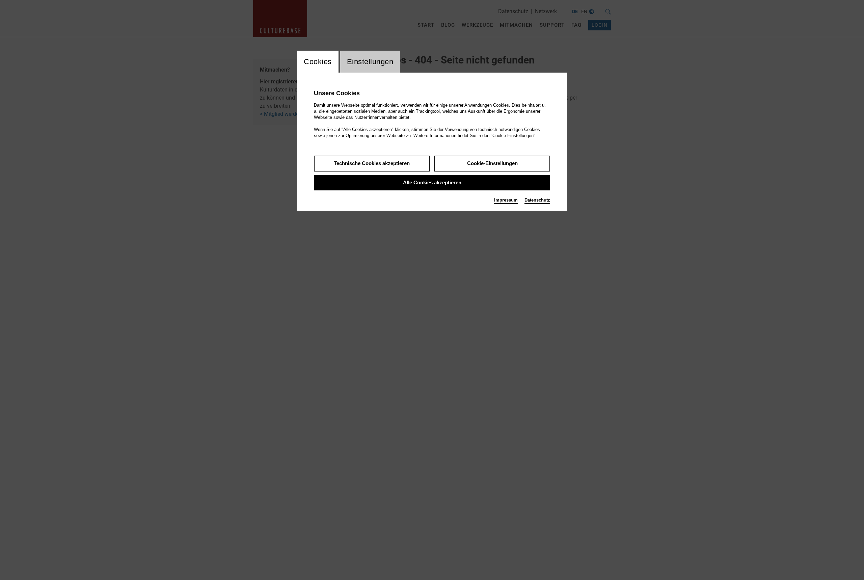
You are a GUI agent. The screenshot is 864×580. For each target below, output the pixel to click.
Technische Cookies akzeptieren (372, 163)
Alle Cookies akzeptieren (432, 182)
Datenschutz (537, 200)
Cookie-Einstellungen (492, 163)
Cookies (318, 61)
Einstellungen (370, 61)
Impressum (506, 200)
